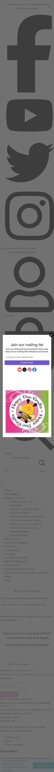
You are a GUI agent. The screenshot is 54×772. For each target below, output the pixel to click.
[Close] (51, 335)
